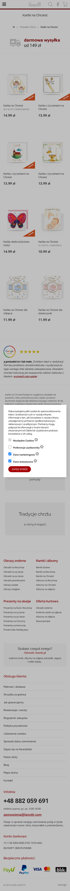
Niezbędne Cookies (25, 441)
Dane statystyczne (25, 462)
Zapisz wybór (20, 469)
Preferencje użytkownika (28, 448)
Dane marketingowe (26, 455)
